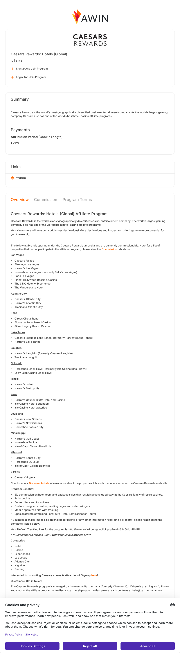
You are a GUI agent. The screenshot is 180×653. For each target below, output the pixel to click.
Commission (45, 199)
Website (21, 177)
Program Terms (77, 199)
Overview (20, 199)
